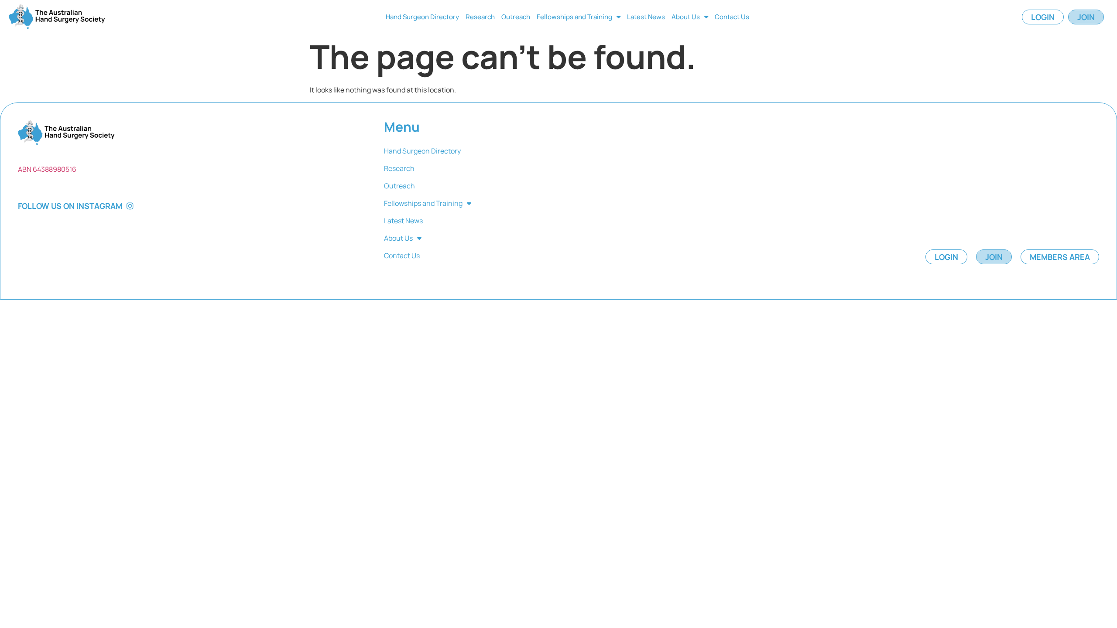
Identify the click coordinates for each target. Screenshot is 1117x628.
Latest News (646, 16)
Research (480, 16)
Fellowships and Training (574, 16)
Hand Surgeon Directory (422, 16)
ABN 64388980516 (47, 169)
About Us (686, 16)
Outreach (515, 16)
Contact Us (732, 16)
